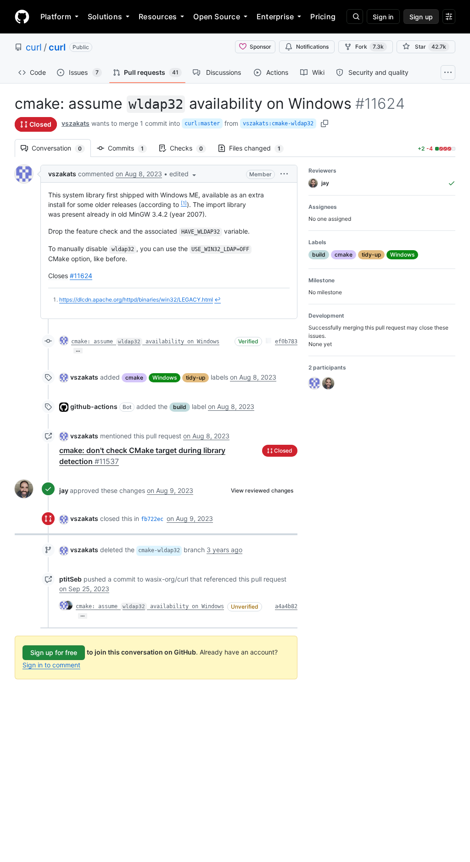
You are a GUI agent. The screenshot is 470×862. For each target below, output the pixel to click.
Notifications (312, 46)
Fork (369, 46)
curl (34, 47)
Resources (158, 16)
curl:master (202, 123)
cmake (134, 377)
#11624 (81, 276)
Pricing (323, 16)
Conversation (61, 148)
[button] (183, 174)
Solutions (105, 16)
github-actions (94, 406)
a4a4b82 (286, 606)
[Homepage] (22, 16)
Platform (55, 16)
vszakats (76, 123)
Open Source (216, 16)
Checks (191, 148)
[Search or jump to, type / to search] (355, 16)
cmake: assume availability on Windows (145, 341)
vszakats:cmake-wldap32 (278, 123)
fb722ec (152, 519)
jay (63, 490)
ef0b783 (286, 341)
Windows (164, 377)
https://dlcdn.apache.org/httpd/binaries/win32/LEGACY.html (136, 299)
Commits (130, 148)
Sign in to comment (51, 665)
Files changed (259, 148)
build (179, 406)
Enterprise (275, 16)
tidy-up (195, 377)
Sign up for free (53, 652)
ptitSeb (70, 579)
